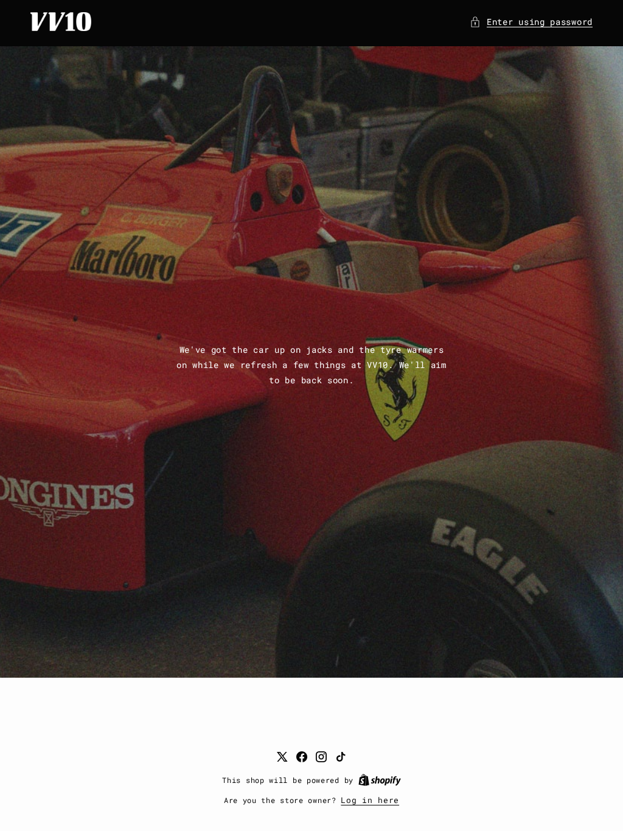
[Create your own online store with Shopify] (379, 779)
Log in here (370, 799)
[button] (531, 21)
